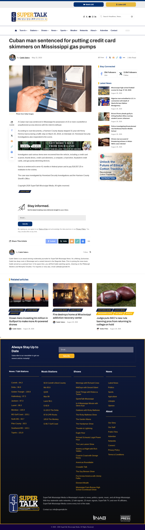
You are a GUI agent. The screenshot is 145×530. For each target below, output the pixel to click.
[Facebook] (84, 16)
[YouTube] (89, 16)
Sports (129, 313)
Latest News (24, 191)
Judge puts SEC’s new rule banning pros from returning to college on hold (114, 321)
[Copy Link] (116, 57)
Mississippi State (105, 313)
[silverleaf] (115, 167)
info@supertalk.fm (60, 509)
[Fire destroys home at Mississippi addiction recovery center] (72, 295)
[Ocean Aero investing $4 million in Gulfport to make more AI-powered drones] (28, 295)
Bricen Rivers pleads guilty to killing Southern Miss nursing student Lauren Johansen (122, 116)
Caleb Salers (25, 58)
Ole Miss (119, 313)
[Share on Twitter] (109, 57)
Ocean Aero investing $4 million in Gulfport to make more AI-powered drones (28, 321)
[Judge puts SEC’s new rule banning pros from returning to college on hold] (116, 295)
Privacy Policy (81, 229)
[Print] (120, 57)
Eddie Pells (104, 329)
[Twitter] (86, 16)
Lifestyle (14, 313)
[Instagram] (92, 16)
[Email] (113, 57)
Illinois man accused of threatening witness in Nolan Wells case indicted (121, 141)
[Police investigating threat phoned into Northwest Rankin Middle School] (104, 129)
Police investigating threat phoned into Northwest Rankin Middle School (123, 128)
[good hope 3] (54, 146)
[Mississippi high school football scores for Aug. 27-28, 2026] (104, 90)
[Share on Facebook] (106, 57)
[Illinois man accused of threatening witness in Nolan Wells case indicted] (104, 142)
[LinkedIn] (95, 16)
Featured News (17, 310)
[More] (124, 57)
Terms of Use (43, 229)
